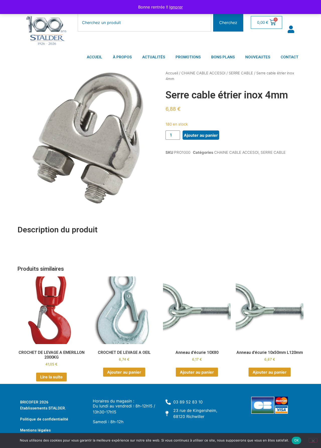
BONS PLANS (223, 57)
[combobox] (144, 23)
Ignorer (176, 7)
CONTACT (289, 57)
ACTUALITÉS (153, 57)
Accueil (172, 73)
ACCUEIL (94, 57)
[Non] (313, 440)
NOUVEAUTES (257, 57)
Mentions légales (35, 430)
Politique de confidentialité (44, 419)
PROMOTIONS (188, 57)
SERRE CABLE (241, 73)
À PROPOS (122, 57)
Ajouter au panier (201, 135)
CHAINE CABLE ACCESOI (203, 73)
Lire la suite (51, 376)
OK (296, 440)
